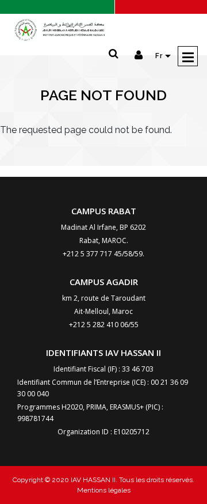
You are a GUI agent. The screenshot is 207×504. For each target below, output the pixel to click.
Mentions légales (104, 490)
